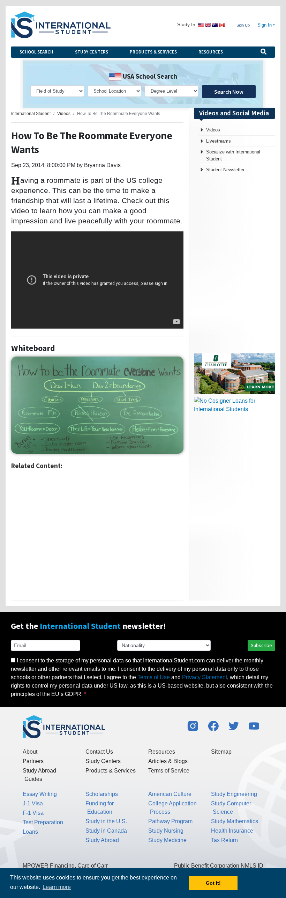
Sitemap (221, 752)
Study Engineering (234, 794)
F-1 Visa (33, 813)
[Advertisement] (97, 537)
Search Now (228, 91)
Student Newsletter (225, 169)
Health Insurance (232, 831)
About (30, 752)
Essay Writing (40, 794)
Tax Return (224, 840)
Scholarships (101, 794)
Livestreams (218, 141)
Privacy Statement (204, 677)
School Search (36, 52)
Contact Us (99, 752)
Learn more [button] (57, 887)
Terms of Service (168, 771)
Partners (33, 761)
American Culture (169, 794)
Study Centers (91, 52)
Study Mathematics (234, 821)
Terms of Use (153, 677)
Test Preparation (43, 822)
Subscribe (261, 645)
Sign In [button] (264, 25)
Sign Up (243, 25)
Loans (30, 832)
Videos (213, 129)
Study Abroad (102, 840)
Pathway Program (170, 821)
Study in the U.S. (106, 821)
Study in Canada (106, 831)
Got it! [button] (213, 883)
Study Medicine (167, 840)
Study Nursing (165, 831)
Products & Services (153, 52)
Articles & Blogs (168, 761)
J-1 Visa (33, 803)
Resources (210, 52)
